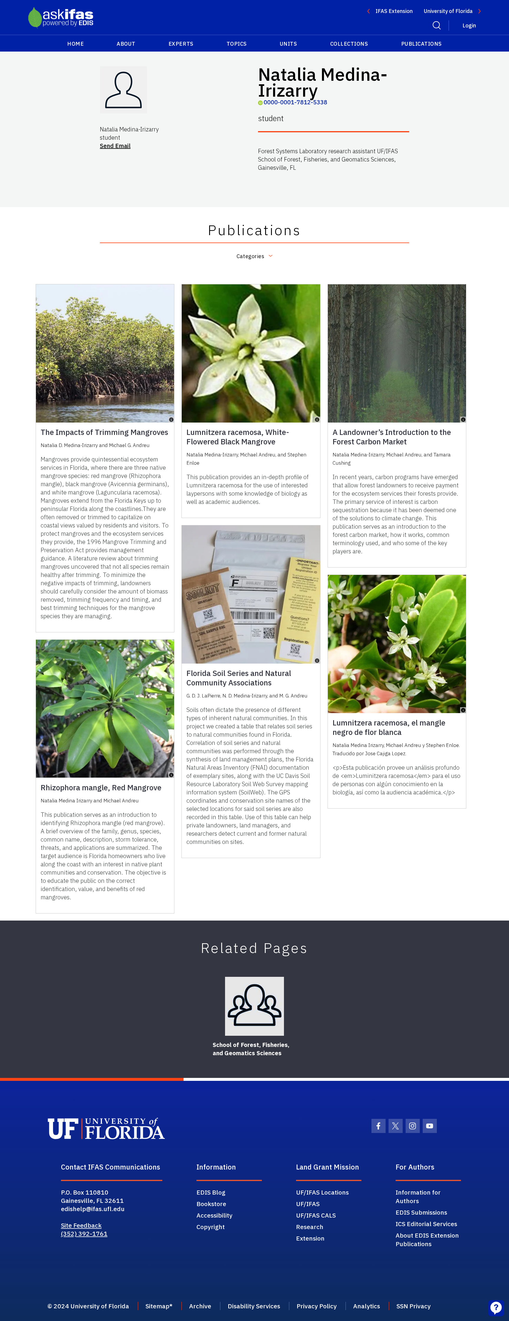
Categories (250, 256)
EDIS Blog (210, 1192)
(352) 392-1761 (84, 1233)
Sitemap (157, 1306)
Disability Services (254, 1306)
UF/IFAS (308, 1204)
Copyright (210, 1227)
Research (309, 1227)
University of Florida (448, 11)
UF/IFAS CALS (316, 1215)
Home (75, 43)
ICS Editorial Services (426, 1224)
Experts (181, 43)
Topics (237, 43)
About (126, 43)
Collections (349, 43)
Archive (200, 1306)
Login (469, 25)
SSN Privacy (413, 1306)
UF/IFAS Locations (322, 1192)
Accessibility (214, 1215)
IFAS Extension (394, 11)
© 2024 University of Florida (88, 1306)
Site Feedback (81, 1225)
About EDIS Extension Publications (427, 1239)
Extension (310, 1238)
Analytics (366, 1306)
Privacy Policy (317, 1306)
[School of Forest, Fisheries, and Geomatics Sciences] (254, 1006)
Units (288, 43)
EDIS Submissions (421, 1212)
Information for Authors (418, 1196)
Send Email (115, 146)
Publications (421, 43)
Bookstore (211, 1204)
